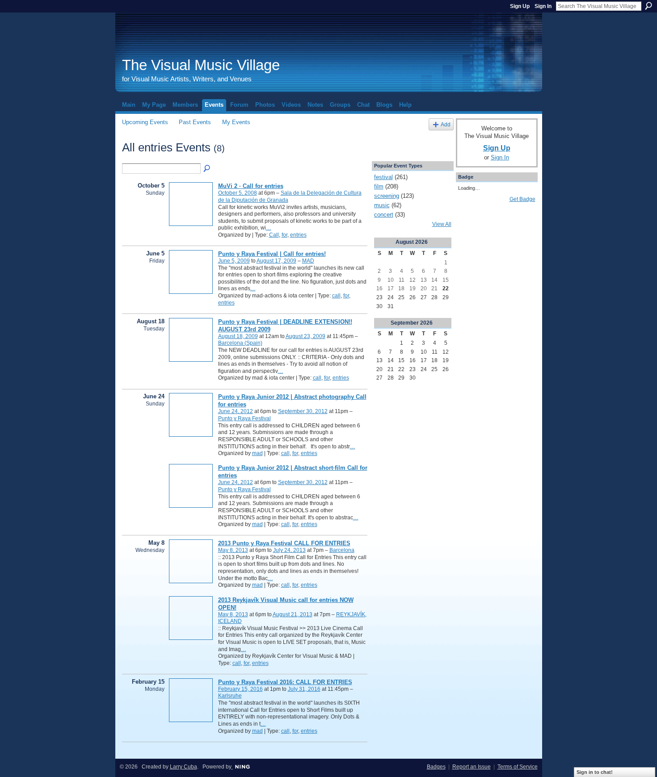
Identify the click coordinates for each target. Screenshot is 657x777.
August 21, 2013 (292, 614)
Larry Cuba (183, 767)
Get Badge (522, 199)
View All (441, 224)
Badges (436, 767)
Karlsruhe (230, 696)
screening (386, 195)
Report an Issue (471, 767)
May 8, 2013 (233, 550)
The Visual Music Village (201, 65)
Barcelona (341, 550)
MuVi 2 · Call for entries (250, 186)
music (382, 205)
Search (648, 6)
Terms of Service (517, 767)
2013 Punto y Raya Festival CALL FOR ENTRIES (284, 543)
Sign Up (520, 6)
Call (274, 235)
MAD (308, 261)
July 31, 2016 (304, 689)
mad (257, 453)
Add (446, 124)
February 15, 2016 (240, 689)
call (336, 295)
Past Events (195, 122)
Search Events (207, 169)
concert (383, 214)
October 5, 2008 (237, 193)
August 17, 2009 (276, 261)
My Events (236, 122)
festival (383, 177)
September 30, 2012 (303, 411)
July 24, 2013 (289, 550)
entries (298, 235)
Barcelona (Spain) (240, 343)
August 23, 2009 (305, 336)
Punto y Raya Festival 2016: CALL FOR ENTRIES (285, 682)
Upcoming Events (145, 122)
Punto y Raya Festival (244, 418)
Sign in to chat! (595, 772)
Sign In (543, 6)
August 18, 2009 (238, 336)
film (378, 186)
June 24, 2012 (235, 411)
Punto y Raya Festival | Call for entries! (272, 254)
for (284, 235)
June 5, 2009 (234, 261)
